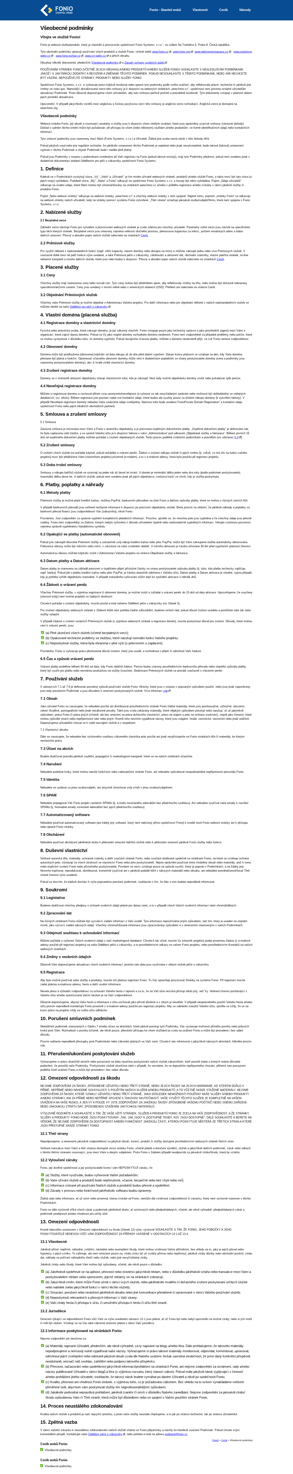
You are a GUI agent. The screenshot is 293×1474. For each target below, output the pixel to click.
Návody (245, 10)
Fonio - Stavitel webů (165, 10)
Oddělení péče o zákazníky (105, 1434)
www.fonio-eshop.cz (68, 55)
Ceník (144, 235)
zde (165, 690)
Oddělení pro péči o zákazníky (89, 306)
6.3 (236, 437)
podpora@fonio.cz (176, 1434)
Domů (215, 1440)
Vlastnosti (200, 10)
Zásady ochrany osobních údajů (144, 62)
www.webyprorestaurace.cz (211, 51)
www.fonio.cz (160, 51)
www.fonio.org (181, 51)
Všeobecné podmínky (104, 62)
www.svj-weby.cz (95, 55)
